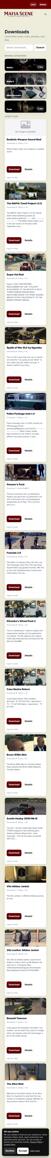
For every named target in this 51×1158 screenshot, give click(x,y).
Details (28, 169)
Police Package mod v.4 (21, 413)
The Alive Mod (15, 1084)
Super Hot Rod (15, 274)
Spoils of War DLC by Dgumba (24, 347)
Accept (23, 1150)
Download (14, 169)
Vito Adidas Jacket (18, 886)
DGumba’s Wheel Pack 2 (21, 621)
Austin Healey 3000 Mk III (22, 818)
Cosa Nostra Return (18, 689)
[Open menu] (45, 14)
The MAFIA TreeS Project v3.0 (24, 203)
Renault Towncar (17, 1018)
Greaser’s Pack (16, 484)
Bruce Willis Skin (17, 754)
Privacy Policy (36, 1142)
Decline (9, 1150)
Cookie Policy (9, 1144)
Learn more (35, 1151)
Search (40, 47)
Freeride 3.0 (14, 552)
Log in (33, 4)
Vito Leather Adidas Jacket (23, 950)
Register (43, 4)
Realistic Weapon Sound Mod (24, 139)
